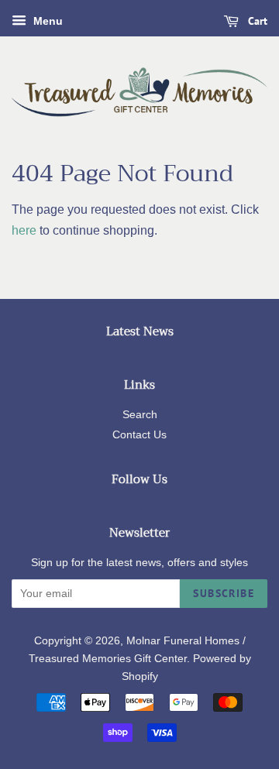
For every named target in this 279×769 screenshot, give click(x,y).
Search (139, 415)
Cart (256, 21)
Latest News (140, 331)
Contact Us (139, 435)
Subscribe (223, 593)
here (24, 230)
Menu (46, 21)
